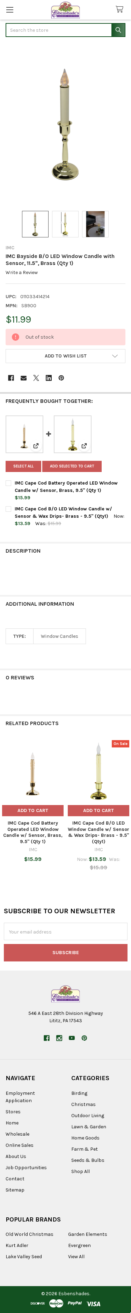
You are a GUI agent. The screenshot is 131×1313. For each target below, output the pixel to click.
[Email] (23, 377)
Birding (79, 1093)
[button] (65, 356)
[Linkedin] (48, 377)
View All (76, 1257)
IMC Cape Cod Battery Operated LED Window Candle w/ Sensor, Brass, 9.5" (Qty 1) (33, 832)
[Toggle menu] (9, 9)
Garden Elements (87, 1234)
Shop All (80, 1171)
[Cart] (121, 9)
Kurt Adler (17, 1245)
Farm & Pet (84, 1149)
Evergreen (79, 1245)
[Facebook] (11, 377)
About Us (16, 1156)
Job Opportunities (26, 1168)
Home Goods (85, 1138)
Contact (15, 1179)
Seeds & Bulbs (87, 1160)
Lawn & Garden (88, 1127)
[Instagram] (59, 1038)
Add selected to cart (72, 466)
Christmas (83, 1104)
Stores (13, 1112)
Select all (23, 466)
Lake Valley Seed (24, 1257)
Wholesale (17, 1134)
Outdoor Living (87, 1116)
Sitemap (15, 1190)
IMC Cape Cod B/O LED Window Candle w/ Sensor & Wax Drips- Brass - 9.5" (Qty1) (98, 832)
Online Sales (20, 1145)
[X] (36, 377)
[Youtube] (71, 1038)
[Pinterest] (61, 377)
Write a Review (22, 272)
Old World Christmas (29, 1234)
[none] (65, 125)
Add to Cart (32, 810)
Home (12, 1123)
